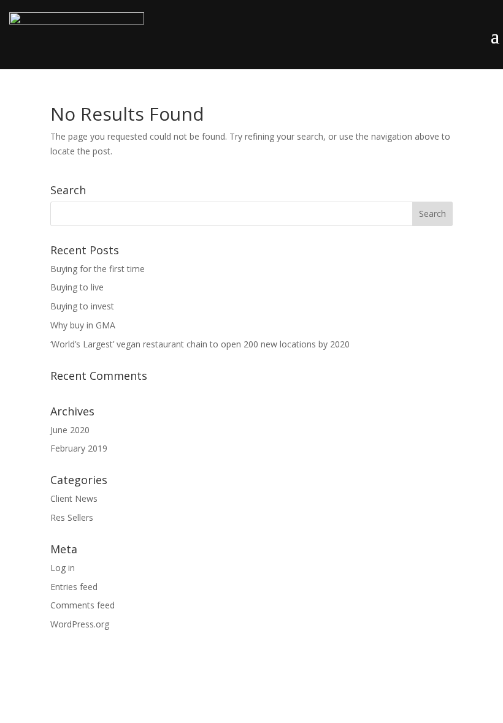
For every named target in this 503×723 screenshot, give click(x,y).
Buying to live (77, 287)
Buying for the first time (97, 268)
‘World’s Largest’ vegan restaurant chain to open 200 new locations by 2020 (200, 344)
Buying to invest (82, 306)
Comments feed (82, 605)
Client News (74, 498)
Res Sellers (71, 517)
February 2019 (78, 448)
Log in (62, 567)
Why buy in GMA (82, 325)
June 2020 (70, 430)
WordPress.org (79, 624)
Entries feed (74, 586)
